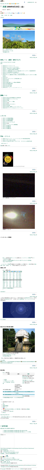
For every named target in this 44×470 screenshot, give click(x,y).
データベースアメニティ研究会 (15, 460)
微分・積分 (11, 382)
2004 (4, 277)
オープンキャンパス (11, 65)
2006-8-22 (5, 97)
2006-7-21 (5, 138)
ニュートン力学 (10, 380)
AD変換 (28, 391)
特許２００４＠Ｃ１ (11, 104)
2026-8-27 (6, 259)
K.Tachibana (6, 50)
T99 (17, 285)
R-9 (7, 284)
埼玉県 (8, 105)
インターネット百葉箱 (26, 257)
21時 (1, 17)
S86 (13, 286)
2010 (4, 285)
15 (22, 260)
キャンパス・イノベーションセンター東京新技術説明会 (18, 138)
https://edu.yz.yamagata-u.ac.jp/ (12, 452)
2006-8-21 (5, 73)
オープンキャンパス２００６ (13, 67)
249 (10, 356)
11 (11, 62)
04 (33, 150)
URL (5, 428)
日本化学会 (9, 85)
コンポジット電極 (10, 101)
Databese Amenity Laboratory (17, 465)
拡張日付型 (24, 376)
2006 (4, 279)
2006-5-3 (5, 122)
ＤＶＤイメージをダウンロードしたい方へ (16, 73)
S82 (13, 281)
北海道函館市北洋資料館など (13, 72)
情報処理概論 (10, 118)
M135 (20, 274)
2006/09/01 (7, 299)
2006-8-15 (5, 72)
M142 (20, 284)
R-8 (7, 285)
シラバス (3, 116)
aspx (4, 404)
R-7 (7, 286)
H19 (10, 281)
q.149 (8, 52)
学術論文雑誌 (10, 83)
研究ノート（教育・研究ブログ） (10, 60)
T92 (17, 275)
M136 (20, 275)
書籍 (1, 428)
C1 (13, 288)
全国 (29, 264)
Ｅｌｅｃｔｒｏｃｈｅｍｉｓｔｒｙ (14, 87)
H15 (10, 275)
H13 (10, 273)
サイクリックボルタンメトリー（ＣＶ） (15, 108)
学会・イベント (5, 136)
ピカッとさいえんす (11, 122)
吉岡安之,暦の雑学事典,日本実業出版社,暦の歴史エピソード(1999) (17, 432)
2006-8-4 (5, 65)
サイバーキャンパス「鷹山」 (9, 458)
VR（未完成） (3, 319)
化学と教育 (9, 86)
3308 (4, 260)
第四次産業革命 (8, 394)
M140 (20, 281)
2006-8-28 (5, 82)
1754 (23, 381)
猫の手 (7, 261)
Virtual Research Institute (30, 465)
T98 (17, 284)
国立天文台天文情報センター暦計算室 (12, 409)
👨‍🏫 (2, 13)
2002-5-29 (5, 128)
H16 (10, 277)
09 (33, 324)
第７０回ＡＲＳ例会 (11, 140)
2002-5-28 (5, 125)
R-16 (7, 274)
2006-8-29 (5, 87)
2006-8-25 (5, 77)
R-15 (7, 275)
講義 (1, 145)
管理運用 (2, 453)
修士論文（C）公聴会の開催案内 (14, 82)
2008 (4, 282)
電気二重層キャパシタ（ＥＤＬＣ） (14, 106)
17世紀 (5, 380)
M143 (20, 285)
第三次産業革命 (8, 391)
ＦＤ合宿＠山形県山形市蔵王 (13, 69)
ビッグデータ (19, 394)
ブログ (8, 145)
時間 (4, 407)
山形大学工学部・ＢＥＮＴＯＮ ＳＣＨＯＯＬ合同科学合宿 (19, 141)
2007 (18, 3)
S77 (13, 274)
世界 (28, 374)
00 (33, 57)
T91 (17, 274)
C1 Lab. (11, 50)
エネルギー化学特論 (27, 260)
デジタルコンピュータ (21, 391)
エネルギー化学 (18, 260)
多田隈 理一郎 (6, 461)
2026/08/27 (2, 291)
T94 (17, 278)
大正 (18, 271)
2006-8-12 (5, 70)
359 (7, 353)
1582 (23, 380)
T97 (17, 282)
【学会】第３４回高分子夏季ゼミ (13, 68)
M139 (20, 279)
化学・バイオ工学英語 (15, 397)
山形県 (7, 463)
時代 (5, 288)
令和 (7, 271)
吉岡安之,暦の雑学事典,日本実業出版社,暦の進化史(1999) (15, 430)
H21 (10, 284)
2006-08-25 (10, 49)
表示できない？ (4, 143)
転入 (8, 81)
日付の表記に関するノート (6, 417)
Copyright (3, 468)
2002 (4, 274)
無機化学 (9, 125)
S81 (13, 279)
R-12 (7, 279)
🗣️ (18, 13)
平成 (11, 271)
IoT (23, 264)
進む (3, 3)
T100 (17, 286)
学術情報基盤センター (14, 453)
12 (12, 62)
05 (33, 171)
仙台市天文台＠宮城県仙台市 (6, 363)
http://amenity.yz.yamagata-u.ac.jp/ (11, 459)
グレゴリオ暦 (29, 380)
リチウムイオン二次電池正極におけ (14, 78)
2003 (4, 275)
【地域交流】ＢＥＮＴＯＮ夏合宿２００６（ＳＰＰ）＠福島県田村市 (21, 70)
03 (33, 133)
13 (7, 260)
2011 (4, 286)
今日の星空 (2, 360)
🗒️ (5, 13)
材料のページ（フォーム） (12, 99)
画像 (11, 428)
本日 (5, 3)
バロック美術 (5, 382)
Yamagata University (5, 466)
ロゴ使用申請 (21, 299)
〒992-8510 (2, 463)
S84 (13, 284)
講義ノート (3, 95)
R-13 (7, 278)
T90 (17, 273)
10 (10, 62)
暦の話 (4, 412)
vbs (3, 403)
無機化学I (9, 128)
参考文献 (5, 426)
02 (33, 113)
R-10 (7, 282)
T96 (17, 281)
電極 (8, 100)
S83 (13, 282)
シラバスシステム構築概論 (12, 124)
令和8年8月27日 (31, 2)
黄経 (2, 15)
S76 (13, 273)
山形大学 (7, 453)
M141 (20, 282)
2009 (4, 284)
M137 (20, 277)
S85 (13, 285)
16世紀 (5, 379)
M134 (20, 273)
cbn (6, 260)
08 (33, 296)
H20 (10, 282)
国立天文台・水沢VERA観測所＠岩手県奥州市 (11, 361)
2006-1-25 (5, 120)
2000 (23, 396)
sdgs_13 (4, 261)
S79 (13, 277)
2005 (8, 3)
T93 (17, 277)
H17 (10, 278)
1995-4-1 (5, 124)
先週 (12, 3)
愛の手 (10, 261)
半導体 (14, 391)
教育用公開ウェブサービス (8, 451)
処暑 (11, 15)
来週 (14, 3)
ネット (14, 394)
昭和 (14, 271)
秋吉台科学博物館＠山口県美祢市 (14, 97)
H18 (10, 279)
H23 (10, 286)
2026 (9, 465)
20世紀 (17, 393)
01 (33, 92)
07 (33, 234)
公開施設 (28, 409)
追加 (1, 63)
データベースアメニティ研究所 (16, 468)
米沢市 (9, 463)
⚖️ (21, 13)
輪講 (6, 52)
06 (33, 203)
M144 (20, 286)
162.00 (5, 15)
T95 (17, 279)
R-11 (7, 281)
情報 (25, 380)
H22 (10, 285)
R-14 (7, 277)
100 (23, 378)
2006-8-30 (5, 106)
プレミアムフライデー (29, 299)
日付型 (27, 378)
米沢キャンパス (13, 257)
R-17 (7, 273)
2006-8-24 (5, 74)
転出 (8, 79)
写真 (4, 52)
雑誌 (3, 428)
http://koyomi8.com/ (4, 414)
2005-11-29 (5, 118)
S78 (13, 275)
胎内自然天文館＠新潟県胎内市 (28, 361)
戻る (1, 3)
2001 (4, 273)
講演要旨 (8, 428)
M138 (20, 278)
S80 (13, 278)
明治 (21, 271)
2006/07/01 (27, 297)
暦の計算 (11, 411)
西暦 (4, 6)
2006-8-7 (5, 68)
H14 (10, 274)
